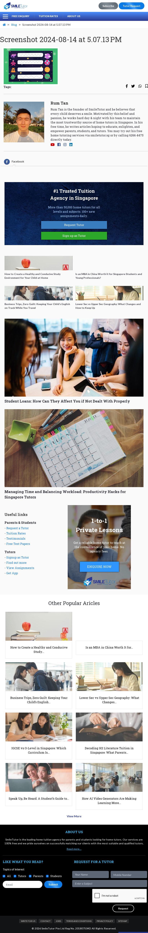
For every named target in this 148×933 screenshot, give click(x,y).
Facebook (18, 161)
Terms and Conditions (79, 921)
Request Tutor (74, 225)
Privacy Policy (105, 921)
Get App (12, 573)
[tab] (14, 161)
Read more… (74, 848)
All (9, 876)
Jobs (58, 921)
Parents (38, 876)
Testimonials (15, 538)
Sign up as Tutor (74, 236)
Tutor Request (131, 5)
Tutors (22, 876)
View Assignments (20, 568)
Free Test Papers (18, 544)
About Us (73, 16)
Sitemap (122, 921)
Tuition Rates (48, 16)
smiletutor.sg (100, 135)
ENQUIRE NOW (99, 566)
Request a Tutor (17, 528)
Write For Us (28, 921)
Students (56, 876)
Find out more (16, 562)
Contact (45, 921)
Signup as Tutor (17, 557)
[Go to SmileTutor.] (4, 24)
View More (74, 816)
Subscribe (108, 5)
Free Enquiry (20, 16)
